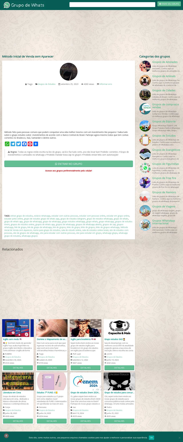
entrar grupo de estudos (21, 215)
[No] (179, 437)
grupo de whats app (13, 221)
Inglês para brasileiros (81, 339)
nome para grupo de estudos (46, 230)
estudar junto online (13, 218)
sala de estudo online (71, 230)
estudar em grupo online (118, 215)
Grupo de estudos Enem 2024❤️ (86, 392)
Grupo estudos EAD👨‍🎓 (115, 339)
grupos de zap (109, 224)
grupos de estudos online (22, 224)
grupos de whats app (45, 224)
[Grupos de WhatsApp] (23, 4)
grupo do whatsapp (52, 221)
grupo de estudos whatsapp (100, 218)
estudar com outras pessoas (64, 215)
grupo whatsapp (106, 221)
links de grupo (73, 227)
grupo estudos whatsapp (73, 221)
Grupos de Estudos (46, 84)
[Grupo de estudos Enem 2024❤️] (85, 381)
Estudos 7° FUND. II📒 (47, 392)
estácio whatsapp (42, 215)
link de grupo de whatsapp (39, 227)
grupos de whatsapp (65, 224)
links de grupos (88, 227)
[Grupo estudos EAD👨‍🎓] (119, 327)
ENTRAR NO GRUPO (69, 164)
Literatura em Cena (12, 392)
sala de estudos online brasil (95, 230)
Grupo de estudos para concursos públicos (119, 392)
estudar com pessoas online (92, 215)
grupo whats (92, 221)
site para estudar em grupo (88, 233)
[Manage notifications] (6, 435)
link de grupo (20, 227)
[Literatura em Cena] (18, 381)
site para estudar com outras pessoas (57, 233)
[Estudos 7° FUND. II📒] (52, 381)
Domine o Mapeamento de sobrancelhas (52, 339)
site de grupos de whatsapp (26, 233)
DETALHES (18, 367)
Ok (151, 437)
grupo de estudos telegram (73, 218)
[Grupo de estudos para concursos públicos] (119, 381)
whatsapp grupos (30, 235)
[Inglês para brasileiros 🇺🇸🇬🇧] (85, 327)
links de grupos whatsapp (107, 227)
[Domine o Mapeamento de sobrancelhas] (52, 327)
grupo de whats (121, 218)
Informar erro (106, 84)
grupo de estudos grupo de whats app (41, 218)
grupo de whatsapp (33, 221)
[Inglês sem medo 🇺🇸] (18, 327)
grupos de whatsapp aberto (89, 224)
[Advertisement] (91, 33)
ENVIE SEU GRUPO (170, 3)
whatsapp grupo (110, 233)
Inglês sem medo (11, 339)
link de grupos (59, 227)
